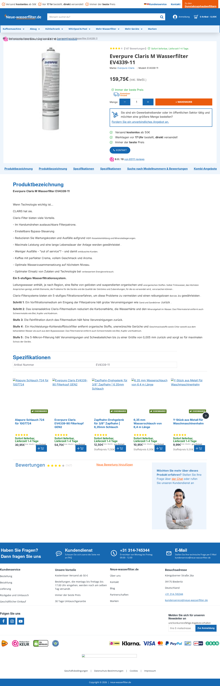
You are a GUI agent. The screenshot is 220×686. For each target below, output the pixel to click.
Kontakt (121, 150)
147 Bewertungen (135, 48)
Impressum (150, 670)
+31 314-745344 (174, 594)
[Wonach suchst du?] (161, 16)
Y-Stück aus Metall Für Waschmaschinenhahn (188, 421)
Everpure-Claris (126, 68)
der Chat (177, 478)
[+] (147, 102)
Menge (114, 102)
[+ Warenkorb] (41, 448)
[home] (4, 38)
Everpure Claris (45, 38)
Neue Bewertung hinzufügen (114, 464)
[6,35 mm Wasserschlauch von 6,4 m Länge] (149, 396)
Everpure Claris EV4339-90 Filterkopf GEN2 (69, 423)
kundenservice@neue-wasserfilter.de (186, 600)
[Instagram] (12, 621)
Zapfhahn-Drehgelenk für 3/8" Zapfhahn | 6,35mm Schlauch (109, 423)
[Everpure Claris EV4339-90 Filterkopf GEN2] (70, 396)
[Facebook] (3, 621)
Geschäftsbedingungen (76, 670)
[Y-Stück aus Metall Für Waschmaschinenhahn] (189, 396)
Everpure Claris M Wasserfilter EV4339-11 (77, 38)
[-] (124, 102)
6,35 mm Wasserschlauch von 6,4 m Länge (148, 423)
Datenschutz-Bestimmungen (108, 670)
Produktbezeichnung (38, 184)
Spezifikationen (32, 357)
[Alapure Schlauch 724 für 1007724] (31, 396)
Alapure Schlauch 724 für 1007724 (29, 421)
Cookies (134, 670)
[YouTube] (20, 621)
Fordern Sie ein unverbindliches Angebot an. (140, 122)
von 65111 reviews (134, 159)
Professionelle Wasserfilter (22, 38)
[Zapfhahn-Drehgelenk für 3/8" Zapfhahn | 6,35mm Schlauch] (110, 396)
